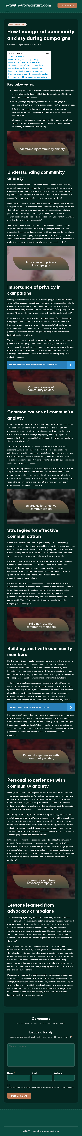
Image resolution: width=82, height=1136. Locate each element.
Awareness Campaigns (17, 24)
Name (11, 1073)
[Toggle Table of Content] (46, 53)
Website (58, 1073)
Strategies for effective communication (26, 68)
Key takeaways (17, 56)
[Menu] (7, 11)
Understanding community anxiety (23, 59)
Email (35, 1073)
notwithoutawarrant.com (28, 5)
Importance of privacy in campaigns (24, 62)
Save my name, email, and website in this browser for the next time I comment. (41, 1087)
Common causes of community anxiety (25, 65)
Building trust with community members (25, 71)
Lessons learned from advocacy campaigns (27, 77)
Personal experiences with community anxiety (28, 74)
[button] (67, 5)
